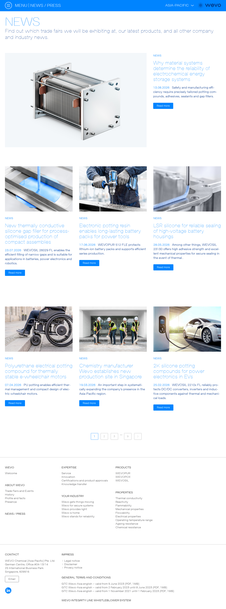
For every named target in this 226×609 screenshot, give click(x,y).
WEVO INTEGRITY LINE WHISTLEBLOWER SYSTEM (96, 600)
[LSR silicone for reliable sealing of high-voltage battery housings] (187, 188)
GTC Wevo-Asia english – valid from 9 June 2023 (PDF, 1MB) (100, 584)
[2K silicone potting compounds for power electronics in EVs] (187, 328)
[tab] (141, 561)
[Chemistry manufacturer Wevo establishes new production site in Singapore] (113, 328)
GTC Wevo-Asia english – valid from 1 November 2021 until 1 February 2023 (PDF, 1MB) (118, 591)
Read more (163, 106)
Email (11, 579)
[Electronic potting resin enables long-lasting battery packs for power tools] (113, 188)
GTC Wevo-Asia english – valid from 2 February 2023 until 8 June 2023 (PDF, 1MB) (114, 587)
